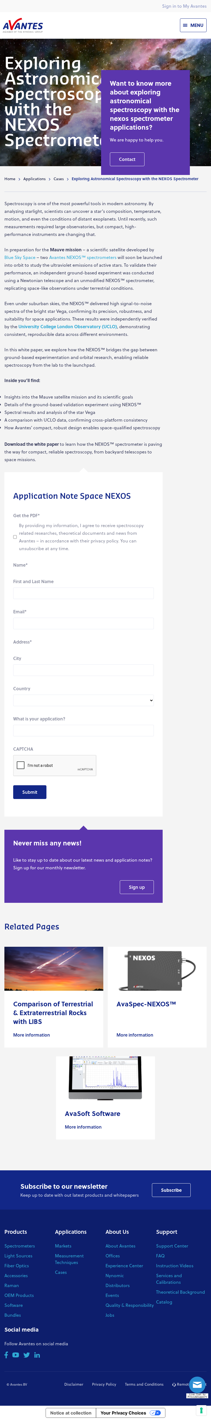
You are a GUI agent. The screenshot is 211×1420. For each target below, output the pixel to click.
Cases (59, 179)
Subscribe (171, 1190)
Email (20, 611)
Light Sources (18, 1255)
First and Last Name (33, 581)
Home (9, 179)
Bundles (12, 1315)
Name (20, 565)
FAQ (160, 1255)
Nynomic (115, 1275)
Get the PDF (26, 515)
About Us (117, 1231)
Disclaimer (73, 1384)
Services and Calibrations (169, 1278)
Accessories (16, 1275)
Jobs (110, 1315)
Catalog (164, 1302)
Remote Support (191, 1384)
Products (15, 1231)
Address (22, 642)
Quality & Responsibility (130, 1305)
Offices (113, 1255)
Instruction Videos (174, 1265)
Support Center (172, 1246)
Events (112, 1295)
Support (166, 1231)
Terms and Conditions (144, 1384)
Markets (63, 1246)
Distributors (118, 1285)
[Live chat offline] (198, 1386)
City (17, 658)
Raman (11, 1285)
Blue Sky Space (19, 257)
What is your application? (39, 718)
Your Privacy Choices (123, 1413)
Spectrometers (19, 1246)
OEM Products (19, 1295)
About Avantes (120, 1246)
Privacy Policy (104, 1384)
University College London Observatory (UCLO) (67, 326)
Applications (34, 179)
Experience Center (124, 1265)
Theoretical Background (180, 1292)
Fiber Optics (16, 1265)
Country (21, 688)
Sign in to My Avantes (184, 6)
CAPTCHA (23, 749)
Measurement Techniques (69, 1258)
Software (13, 1305)
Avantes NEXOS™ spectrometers (82, 257)
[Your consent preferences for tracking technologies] (201, 1410)
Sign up (137, 887)
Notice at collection (70, 1413)
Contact (127, 159)
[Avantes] (22, 25)
